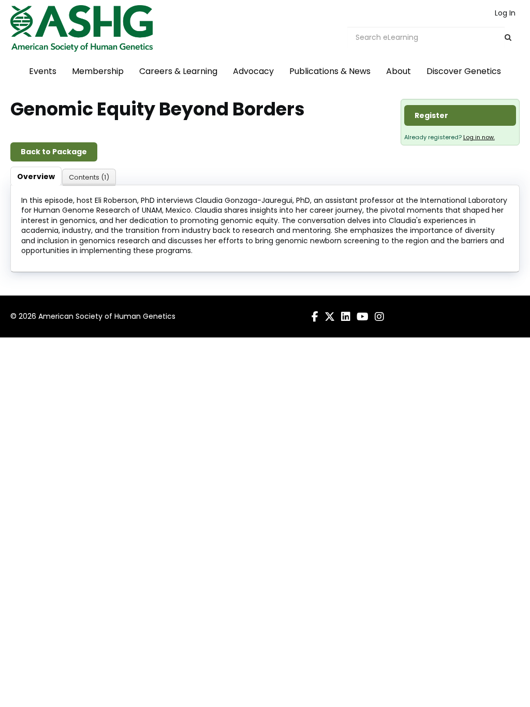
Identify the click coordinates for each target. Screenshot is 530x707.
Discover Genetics (463, 71)
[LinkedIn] (345, 317)
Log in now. (479, 137)
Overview (36, 176)
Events (42, 71)
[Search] (508, 37)
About (398, 71)
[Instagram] (379, 317)
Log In (505, 13)
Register (431, 115)
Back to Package (54, 151)
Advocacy (253, 71)
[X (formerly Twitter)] (330, 317)
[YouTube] (363, 317)
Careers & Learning (178, 71)
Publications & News (330, 71)
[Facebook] (315, 317)
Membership (98, 71)
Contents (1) (89, 177)
